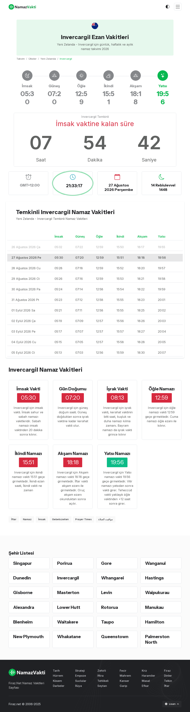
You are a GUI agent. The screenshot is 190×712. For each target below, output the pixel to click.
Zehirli (101, 670)
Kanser (124, 681)
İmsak (42, 519)
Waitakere (67, 622)
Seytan (102, 686)
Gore (106, 563)
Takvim (21, 58)
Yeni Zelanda (48, 58)
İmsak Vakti (28, 388)
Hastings (154, 578)
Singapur (22, 563)
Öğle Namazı (162, 388)
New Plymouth (28, 636)
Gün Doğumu (72, 388)
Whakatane (69, 636)
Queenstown (114, 636)
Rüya (78, 686)
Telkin (168, 681)
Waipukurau (157, 592)
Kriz (144, 670)
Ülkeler (33, 58)
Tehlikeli (103, 681)
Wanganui (155, 563)
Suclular (80, 681)
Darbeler (58, 686)
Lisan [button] (172, 703)
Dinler (168, 675)
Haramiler (148, 675)
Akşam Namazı (73, 453)
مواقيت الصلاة (105, 519)
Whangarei (112, 578)
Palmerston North (157, 639)
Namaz (27, 519)
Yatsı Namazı (117, 453)
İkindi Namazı (28, 453)
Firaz (167, 670)
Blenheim (23, 622)
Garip (123, 686)
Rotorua (109, 607)
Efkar (145, 686)
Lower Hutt (68, 607)
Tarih (56, 670)
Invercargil (68, 578)
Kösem (57, 681)
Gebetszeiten (60, 519)
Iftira (100, 675)
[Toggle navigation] (177, 7)
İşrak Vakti (117, 388)
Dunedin (22, 578)
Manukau (154, 607)
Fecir (123, 670)
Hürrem (58, 675)
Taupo (107, 622)
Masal (146, 681)
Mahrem (125, 675)
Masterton (68, 592)
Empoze (80, 675)
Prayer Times (83, 519)
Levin (106, 592)
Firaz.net (15, 704)
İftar (14, 519)
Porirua (64, 563)
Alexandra (23, 607)
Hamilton (154, 622)
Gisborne (22, 592)
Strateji (80, 670)
